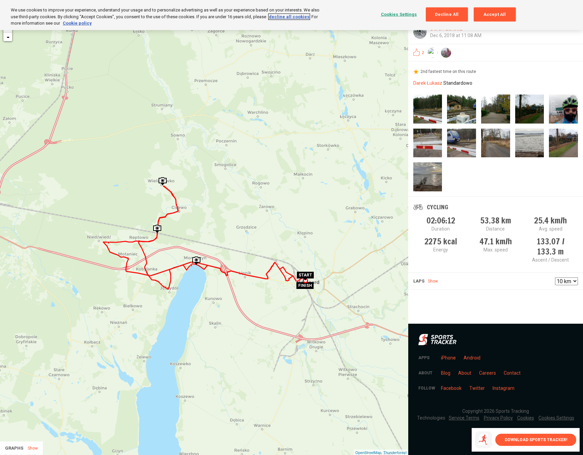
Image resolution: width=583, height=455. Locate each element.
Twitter (477, 388)
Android (472, 357)
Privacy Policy (498, 418)
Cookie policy (77, 23)
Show (433, 281)
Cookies (525, 418)
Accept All (494, 14)
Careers (487, 373)
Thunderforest (395, 452)
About (464, 373)
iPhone (448, 357)
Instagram (504, 388)
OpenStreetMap (368, 452)
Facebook (451, 388)
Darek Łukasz (427, 83)
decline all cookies (289, 16)
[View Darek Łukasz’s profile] (420, 32)
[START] (305, 279)
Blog (445, 373)
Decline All (447, 14)
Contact (512, 373)
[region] (291, 15)
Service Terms (464, 418)
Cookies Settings (399, 14)
